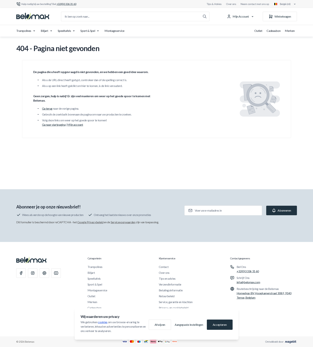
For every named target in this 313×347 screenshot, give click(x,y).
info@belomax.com (248, 282)
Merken (290, 30)
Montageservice (114, 30)
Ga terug (47, 108)
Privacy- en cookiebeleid (173, 307)
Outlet (258, 30)
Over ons (231, 3)
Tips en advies (167, 278)
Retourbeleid (166, 296)
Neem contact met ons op (255, 3)
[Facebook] (21, 273)
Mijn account (75, 124)
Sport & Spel (87, 30)
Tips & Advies (214, 3)
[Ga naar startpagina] (32, 16)
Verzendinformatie (170, 284)
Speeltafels (64, 30)
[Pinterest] (44, 273)
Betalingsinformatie (171, 290)
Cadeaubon (273, 30)
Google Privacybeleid (90, 222)
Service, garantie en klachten (176, 302)
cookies (102, 322)
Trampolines (23, 30)
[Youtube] (56, 273)
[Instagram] (32, 273)
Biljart (44, 30)
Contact (164, 266)
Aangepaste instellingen (189, 324)
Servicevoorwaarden (123, 222)
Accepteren (220, 324)
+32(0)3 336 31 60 (248, 271)
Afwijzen (160, 324)
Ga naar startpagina (54, 124)
